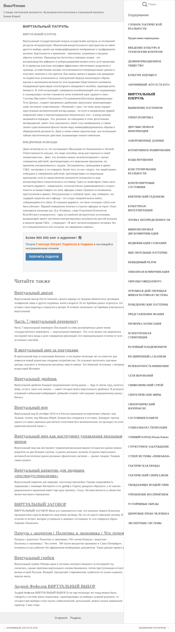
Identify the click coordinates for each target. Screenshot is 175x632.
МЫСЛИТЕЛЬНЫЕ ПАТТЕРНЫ (147, 252)
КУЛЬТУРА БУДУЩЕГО (142, 75)
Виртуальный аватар (33, 292)
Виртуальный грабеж (34, 557)
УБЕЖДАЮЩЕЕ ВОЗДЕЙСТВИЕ (148, 485)
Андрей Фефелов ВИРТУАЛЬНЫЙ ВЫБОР (55, 586)
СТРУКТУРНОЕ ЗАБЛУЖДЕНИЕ (148, 446)
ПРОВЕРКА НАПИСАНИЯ (144, 323)
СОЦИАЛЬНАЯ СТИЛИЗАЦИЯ (147, 427)
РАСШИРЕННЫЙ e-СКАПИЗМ (147, 356)
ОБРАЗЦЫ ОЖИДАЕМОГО (144, 281)
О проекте (61, 617)
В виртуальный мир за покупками (46, 349)
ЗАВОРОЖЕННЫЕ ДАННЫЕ (146, 140)
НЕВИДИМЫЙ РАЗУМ (142, 262)
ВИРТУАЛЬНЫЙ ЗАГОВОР (40, 504)
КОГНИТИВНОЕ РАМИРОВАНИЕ (149, 150)
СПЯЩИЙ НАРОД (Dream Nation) (148, 437)
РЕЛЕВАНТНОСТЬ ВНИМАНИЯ (148, 366)
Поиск (148, 4)
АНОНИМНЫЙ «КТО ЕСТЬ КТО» (149, 84)
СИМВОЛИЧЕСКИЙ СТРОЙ (145, 385)
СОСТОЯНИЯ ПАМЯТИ (143, 418)
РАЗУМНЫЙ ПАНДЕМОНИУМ (147, 347)
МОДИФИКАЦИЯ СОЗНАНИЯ (147, 243)
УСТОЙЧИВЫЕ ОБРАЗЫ (143, 504)
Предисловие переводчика (143, 38)
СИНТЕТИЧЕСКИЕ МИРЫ (144, 394)
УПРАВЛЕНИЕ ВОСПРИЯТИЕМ (148, 494)
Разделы (75, 617)
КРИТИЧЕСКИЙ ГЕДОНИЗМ (146, 196)
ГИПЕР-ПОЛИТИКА (140, 117)
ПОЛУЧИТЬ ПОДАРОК (44, 256)
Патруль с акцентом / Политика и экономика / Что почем (69, 533)
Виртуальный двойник (35, 378)
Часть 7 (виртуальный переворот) (46, 321)
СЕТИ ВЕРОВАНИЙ (140, 375)
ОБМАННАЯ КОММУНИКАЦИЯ (148, 271)
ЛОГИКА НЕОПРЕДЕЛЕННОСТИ (149, 219)
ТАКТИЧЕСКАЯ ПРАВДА (144, 465)
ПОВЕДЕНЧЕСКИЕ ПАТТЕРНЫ (148, 304)
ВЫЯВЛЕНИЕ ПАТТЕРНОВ (145, 107)
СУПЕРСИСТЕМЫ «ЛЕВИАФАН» (149, 456)
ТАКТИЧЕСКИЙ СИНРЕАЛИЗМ (148, 475)
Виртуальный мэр (31, 407)
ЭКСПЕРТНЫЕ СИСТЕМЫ (144, 523)
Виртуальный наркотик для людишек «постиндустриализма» (49, 472)
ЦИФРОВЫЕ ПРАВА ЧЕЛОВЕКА (148, 513)
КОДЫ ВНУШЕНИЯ (140, 159)
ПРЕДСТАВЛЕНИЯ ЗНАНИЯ (146, 314)
